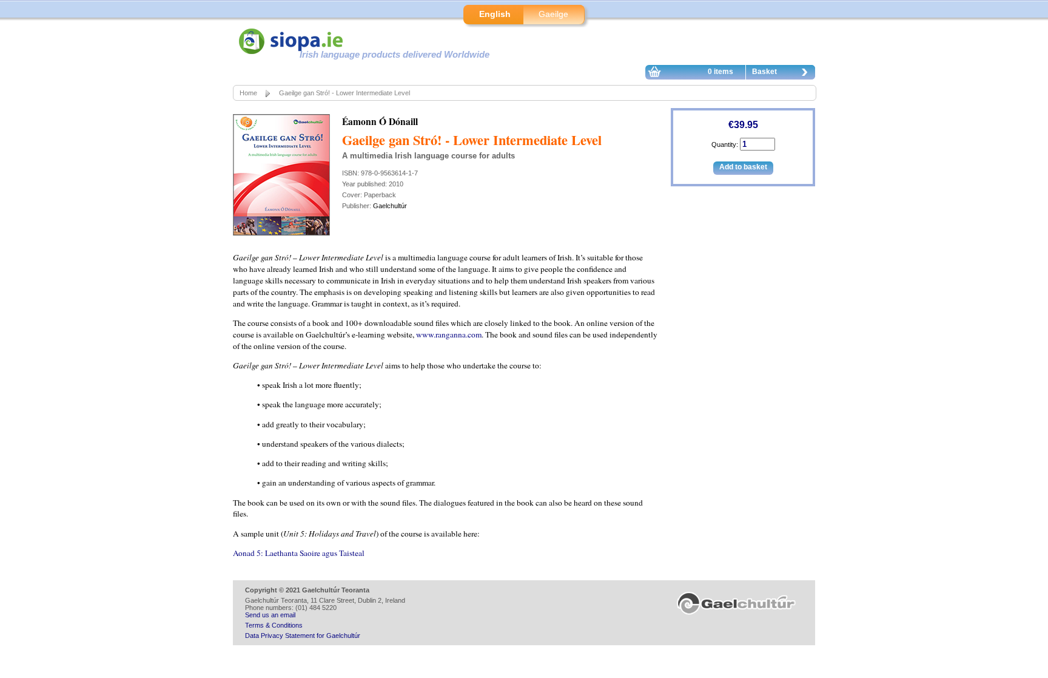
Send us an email (270, 615)
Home (248, 93)
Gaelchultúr (390, 205)
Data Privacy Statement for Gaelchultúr (302, 635)
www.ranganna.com (449, 334)
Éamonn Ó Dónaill (380, 121)
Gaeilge (553, 14)
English (495, 14)
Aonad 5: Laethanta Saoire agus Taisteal (298, 552)
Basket (764, 71)
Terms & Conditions (274, 625)
